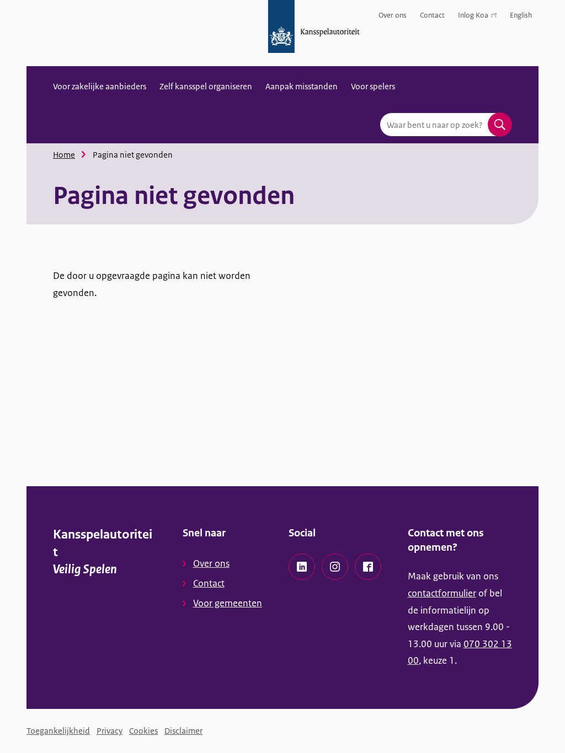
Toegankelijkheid (58, 730)
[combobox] (446, 124)
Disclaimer (183, 730)
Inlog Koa (473, 17)
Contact (432, 15)
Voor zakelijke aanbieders (99, 86)
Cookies (143, 730)
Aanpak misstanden (301, 86)
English (521, 15)
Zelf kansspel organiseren (205, 86)
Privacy (109, 730)
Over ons (393, 15)
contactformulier (442, 593)
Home (64, 154)
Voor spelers (373, 86)
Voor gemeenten (227, 603)
